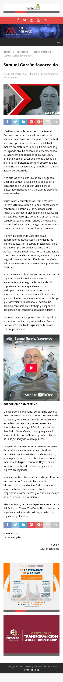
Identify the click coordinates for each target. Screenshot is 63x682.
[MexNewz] (31, 36)
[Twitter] (25, 20)
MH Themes (33, 669)
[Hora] (45, 20)
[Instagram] (32, 20)
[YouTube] (38, 20)
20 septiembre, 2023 (16, 73)
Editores (22, 52)
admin (35, 73)
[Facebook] (18, 20)
